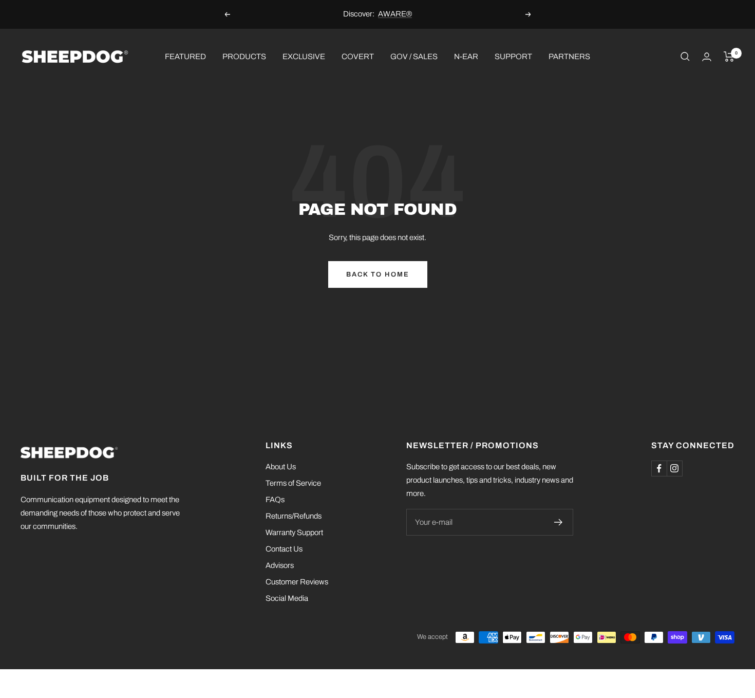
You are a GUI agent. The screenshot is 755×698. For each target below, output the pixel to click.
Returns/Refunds (294, 516)
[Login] (706, 56)
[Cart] (729, 56)
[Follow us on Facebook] (659, 468)
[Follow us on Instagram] (674, 468)
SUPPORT (513, 56)
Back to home (377, 274)
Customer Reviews (297, 582)
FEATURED (185, 56)
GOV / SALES (414, 56)
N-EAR (466, 56)
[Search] (685, 56)
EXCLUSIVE (303, 56)
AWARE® (395, 14)
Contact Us (284, 549)
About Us (281, 467)
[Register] (558, 522)
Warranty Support (294, 532)
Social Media (287, 598)
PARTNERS (569, 56)
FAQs (275, 499)
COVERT (358, 56)
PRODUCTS (244, 56)
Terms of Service (293, 483)
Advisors (280, 565)
